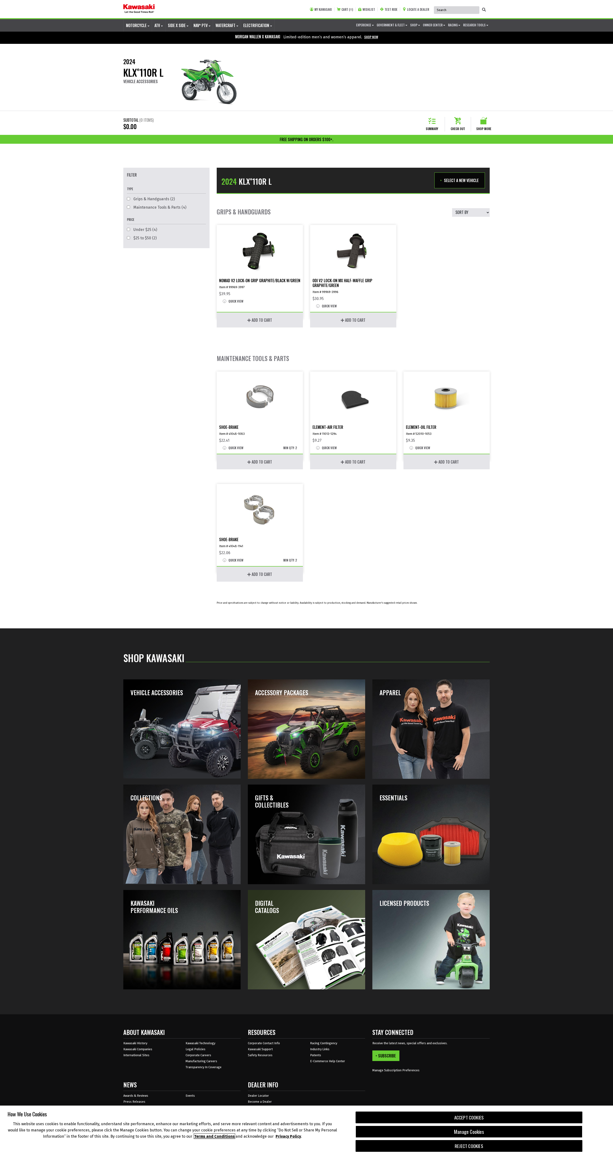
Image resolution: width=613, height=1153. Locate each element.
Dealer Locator (258, 1095)
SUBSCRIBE (387, 1056)
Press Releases (134, 1101)
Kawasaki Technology (200, 1043)
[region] (306, 1129)
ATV (157, 25)
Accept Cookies (469, 1117)
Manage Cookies (469, 1131)
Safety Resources (260, 1055)
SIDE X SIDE (177, 25)
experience (364, 25)
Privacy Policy (288, 1136)
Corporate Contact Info (264, 1043)
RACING (453, 25)
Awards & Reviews (135, 1095)
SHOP (414, 25)
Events (190, 1095)
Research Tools (474, 25)
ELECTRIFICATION (256, 25)
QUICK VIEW (235, 301)
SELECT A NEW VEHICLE (461, 180)
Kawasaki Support (260, 1049)
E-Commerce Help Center (327, 1061)
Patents (315, 1055)
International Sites (136, 1055)
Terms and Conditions (214, 1136)
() (347, 9)
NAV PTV (201, 25)
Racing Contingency (323, 1043)
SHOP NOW (371, 36)
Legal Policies (195, 1049)
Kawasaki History (135, 1043)
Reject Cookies (469, 1145)
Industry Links (319, 1049)
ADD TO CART (261, 320)
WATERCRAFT (226, 25)
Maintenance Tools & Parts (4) (159, 207)
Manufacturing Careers (201, 1061)
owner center (433, 25)
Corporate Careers (198, 1055)
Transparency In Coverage (203, 1067)
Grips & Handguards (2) (153, 199)
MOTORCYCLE (137, 25)
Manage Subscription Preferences (396, 1070)
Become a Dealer (260, 1101)
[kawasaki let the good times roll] (139, 9)
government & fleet (391, 25)
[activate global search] (484, 9)
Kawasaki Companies (137, 1049)
